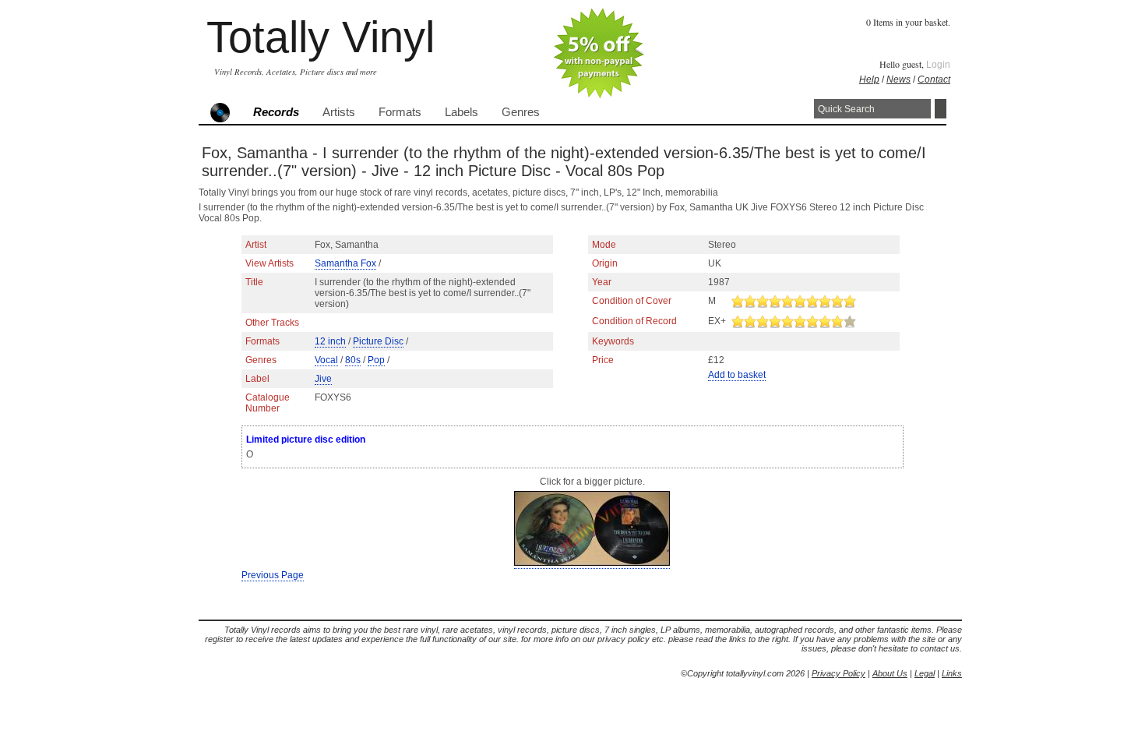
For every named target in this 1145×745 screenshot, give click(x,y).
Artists (338, 112)
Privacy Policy (838, 673)
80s (353, 360)
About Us (889, 673)
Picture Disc (378, 341)
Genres (521, 112)
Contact (934, 79)
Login (938, 64)
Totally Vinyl (320, 37)
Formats (400, 112)
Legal (924, 673)
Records (276, 112)
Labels (461, 112)
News (898, 79)
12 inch (330, 341)
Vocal (326, 360)
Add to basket (737, 374)
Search (940, 108)
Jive (323, 378)
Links (952, 673)
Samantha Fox (345, 263)
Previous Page (272, 575)
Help (869, 79)
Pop (376, 360)
